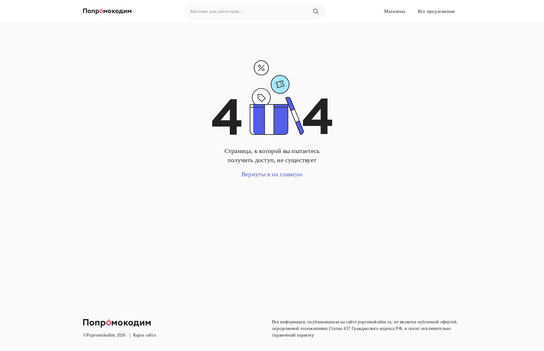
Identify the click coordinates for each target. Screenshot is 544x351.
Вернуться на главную (272, 174)
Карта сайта (144, 335)
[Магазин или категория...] (316, 11)
